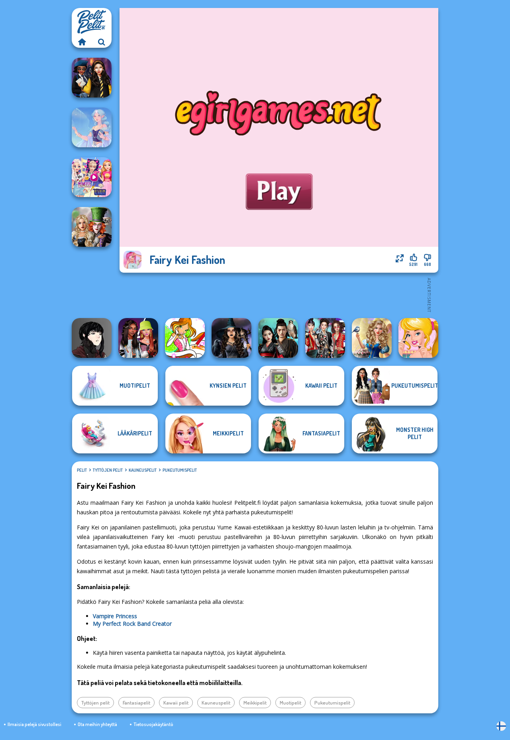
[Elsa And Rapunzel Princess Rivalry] (92, 177)
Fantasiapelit (136, 702)
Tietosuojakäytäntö (153, 724)
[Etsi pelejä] (102, 42)
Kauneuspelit (143, 470)
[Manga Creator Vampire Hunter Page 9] (92, 338)
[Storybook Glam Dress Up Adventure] (372, 338)
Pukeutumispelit (180, 470)
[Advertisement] (279, 294)
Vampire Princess (115, 616)
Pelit (82, 470)
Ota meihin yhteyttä (97, 724)
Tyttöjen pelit (108, 470)
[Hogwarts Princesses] (92, 78)
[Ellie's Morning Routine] (418, 338)
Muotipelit (290, 702)
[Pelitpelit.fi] (82, 42)
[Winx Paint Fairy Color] (185, 338)
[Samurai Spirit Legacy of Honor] (278, 338)
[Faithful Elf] (92, 127)
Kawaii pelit (175, 702)
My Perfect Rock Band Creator (132, 623)
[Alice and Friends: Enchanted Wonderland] (92, 227)
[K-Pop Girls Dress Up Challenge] (325, 338)
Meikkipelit (255, 702)
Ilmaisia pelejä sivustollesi (34, 724)
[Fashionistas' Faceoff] (138, 338)
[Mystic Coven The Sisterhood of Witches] (231, 338)
